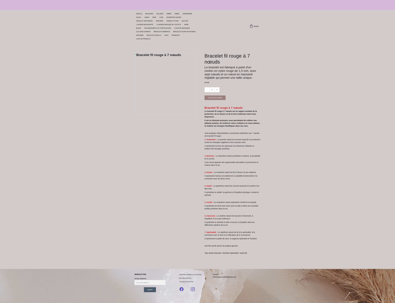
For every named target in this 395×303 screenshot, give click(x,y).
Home (186, 24)
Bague (138, 28)
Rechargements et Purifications (157, 28)
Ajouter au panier (215, 98)
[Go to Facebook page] (182, 289)
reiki (154, 17)
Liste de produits (143, 39)
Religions (149, 14)
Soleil (138, 17)
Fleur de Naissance (182, 28)
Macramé (139, 35)
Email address (140, 279)
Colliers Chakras (143, 31)
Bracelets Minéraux (162, 31)
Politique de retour (186, 282)
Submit (150, 290)
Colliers (159, 14)
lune (161, 17)
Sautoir (185, 21)
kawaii (177, 14)
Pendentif (176, 35)
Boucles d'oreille (154, 35)
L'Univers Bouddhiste (144, 24)
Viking (146, 17)
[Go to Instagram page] (193, 289)
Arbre (169, 14)
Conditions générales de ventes (190, 274)
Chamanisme (187, 14)
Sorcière (159, 21)
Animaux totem (172, 21)
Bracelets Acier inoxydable (184, 31)
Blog (166, 35)
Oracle (139, 14)
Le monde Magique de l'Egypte (169, 24)
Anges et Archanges (144, 21)
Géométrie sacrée (173, 17)
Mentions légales (185, 278)
